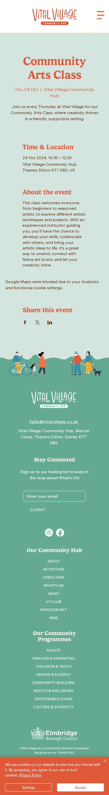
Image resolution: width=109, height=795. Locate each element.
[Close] (102, 764)
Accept (80, 787)
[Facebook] (60, 533)
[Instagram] (49, 533)
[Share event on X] (37, 322)
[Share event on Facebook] (25, 322)
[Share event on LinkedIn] (49, 322)
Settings (28, 787)
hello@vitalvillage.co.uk (53, 421)
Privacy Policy (30, 775)
